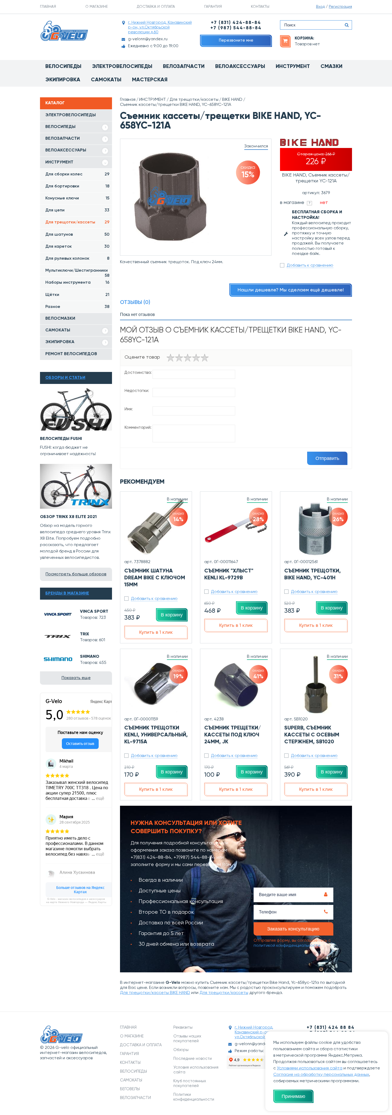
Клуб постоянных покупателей (189, 1083)
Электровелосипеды (122, 66)
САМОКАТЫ (57, 330)
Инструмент (293, 66)
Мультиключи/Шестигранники (77, 272)
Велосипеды (63, 66)
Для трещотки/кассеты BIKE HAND (155, 993)
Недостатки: (137, 391)
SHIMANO (89, 657)
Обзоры (181, 1050)
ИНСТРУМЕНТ (59, 162)
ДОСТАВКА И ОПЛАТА (156, 7)
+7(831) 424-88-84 (151, 857)
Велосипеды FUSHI (61, 439)
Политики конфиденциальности (193, 1097)
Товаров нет (307, 44)
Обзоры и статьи (65, 378)
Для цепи (77, 210)
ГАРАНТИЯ (213, 7)
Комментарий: (138, 428)
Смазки (331, 66)
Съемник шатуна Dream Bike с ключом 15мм (154, 578)
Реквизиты (183, 1027)
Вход (320, 7)
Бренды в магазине (67, 593)
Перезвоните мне (236, 40)
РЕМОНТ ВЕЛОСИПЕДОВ (71, 354)
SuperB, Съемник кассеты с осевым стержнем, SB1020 (311, 735)
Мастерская (149, 80)
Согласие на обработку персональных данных (321, 1075)
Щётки (77, 295)
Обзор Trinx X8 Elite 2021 (68, 517)
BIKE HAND (232, 100)
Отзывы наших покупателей (187, 1038)
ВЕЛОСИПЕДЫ (60, 127)
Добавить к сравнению (310, 265)
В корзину (172, 614)
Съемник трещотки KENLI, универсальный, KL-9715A (156, 735)
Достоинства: (138, 373)
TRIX (84, 634)
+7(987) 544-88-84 (194, 857)
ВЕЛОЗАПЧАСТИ (62, 139)
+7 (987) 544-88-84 (236, 28)
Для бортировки (77, 186)
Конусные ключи (77, 198)
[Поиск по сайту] (346, 25)
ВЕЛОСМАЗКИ (60, 318)
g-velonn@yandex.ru (147, 39)
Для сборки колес (77, 174)
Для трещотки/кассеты (77, 222)
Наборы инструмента (77, 282)
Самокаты (106, 80)
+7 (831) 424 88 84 (331, 1027)
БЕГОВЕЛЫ (130, 1089)
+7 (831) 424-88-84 (236, 23)
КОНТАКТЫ (260, 7)
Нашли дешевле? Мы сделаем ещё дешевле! (291, 290)
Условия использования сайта (195, 1069)
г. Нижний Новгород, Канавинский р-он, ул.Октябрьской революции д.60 (160, 27)
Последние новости (192, 1059)
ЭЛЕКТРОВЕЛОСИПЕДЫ (70, 115)
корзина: (304, 38)
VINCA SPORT (94, 611)
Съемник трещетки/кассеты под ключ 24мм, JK (232, 735)
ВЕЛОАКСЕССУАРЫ (65, 150)
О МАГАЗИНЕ (96, 7)
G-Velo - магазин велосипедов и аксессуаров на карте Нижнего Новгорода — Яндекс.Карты (76, 900)
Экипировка (62, 80)
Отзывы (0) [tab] (135, 302)
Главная (127, 100)
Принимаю (293, 1096)
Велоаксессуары (240, 66)
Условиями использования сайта (309, 1068)
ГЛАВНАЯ (48, 7)
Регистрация (340, 7)
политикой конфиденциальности (287, 946)
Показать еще (76, 678)
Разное (77, 307)
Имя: (129, 409)
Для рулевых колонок (77, 258)
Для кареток (77, 246)
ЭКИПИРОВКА (59, 342)
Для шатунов (77, 234)
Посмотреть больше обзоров (76, 574)
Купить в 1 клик (156, 632)
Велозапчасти (184, 66)
